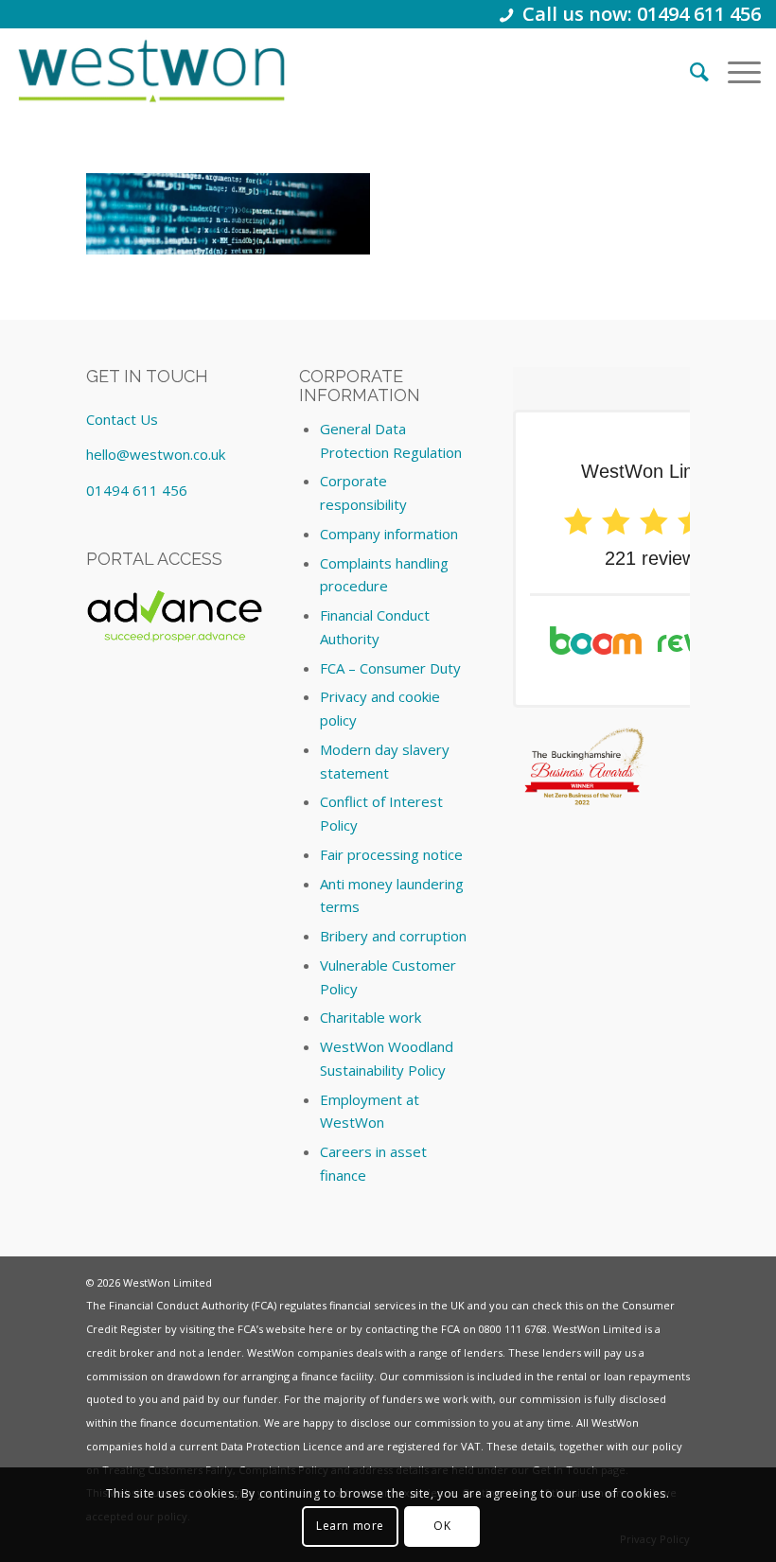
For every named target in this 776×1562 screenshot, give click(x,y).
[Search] (690, 71)
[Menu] (735, 71)
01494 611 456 (136, 490)
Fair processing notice (391, 854)
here (321, 1329)
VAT (471, 1446)
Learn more (350, 1526)
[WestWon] (151, 71)
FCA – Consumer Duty (390, 667)
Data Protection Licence (281, 1446)
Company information (389, 533)
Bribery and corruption (393, 935)
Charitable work (370, 1017)
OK (441, 1526)
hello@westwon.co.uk (155, 454)
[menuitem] (690, 71)
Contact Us (122, 419)
